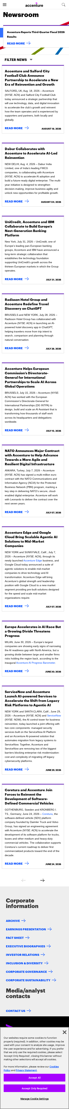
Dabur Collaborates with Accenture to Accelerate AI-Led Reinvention (31, 153)
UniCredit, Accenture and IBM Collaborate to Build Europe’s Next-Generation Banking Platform (29, 228)
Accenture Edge (32, 560)
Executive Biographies (25, 946)
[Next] (42, 880)
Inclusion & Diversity (24, 963)
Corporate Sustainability (28, 980)
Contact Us (15, 1010)
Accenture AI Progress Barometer (35, 662)
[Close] (65, 1032)
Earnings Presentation (26, 929)
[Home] (34, 4)
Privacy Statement (26, 1070)
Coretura (47, 813)
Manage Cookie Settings (34, 1098)
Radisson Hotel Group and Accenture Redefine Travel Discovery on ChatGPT (27, 303)
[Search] (63, 4)
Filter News (16, 59)
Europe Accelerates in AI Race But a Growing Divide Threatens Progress (33, 631)
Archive (13, 920)
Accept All (34, 1077)
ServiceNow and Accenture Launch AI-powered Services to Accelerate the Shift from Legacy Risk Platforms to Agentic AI (32, 698)
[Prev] (23, 880)
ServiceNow (54, 715)
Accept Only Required (34, 1088)
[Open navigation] (4, 4)
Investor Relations (22, 954)
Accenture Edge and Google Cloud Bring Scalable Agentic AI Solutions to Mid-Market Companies (31, 539)
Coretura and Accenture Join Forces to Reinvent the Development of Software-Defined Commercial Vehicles (29, 796)
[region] (34, 1068)
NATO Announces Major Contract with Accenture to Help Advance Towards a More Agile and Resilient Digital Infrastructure (32, 457)
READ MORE (16, 43)
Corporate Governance (26, 971)
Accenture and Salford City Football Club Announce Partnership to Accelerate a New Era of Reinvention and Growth (31, 77)
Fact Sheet (15, 937)
